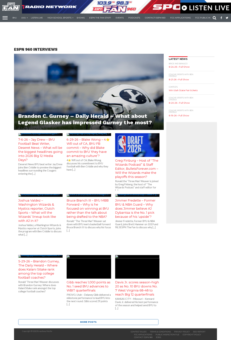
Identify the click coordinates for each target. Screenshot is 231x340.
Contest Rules (138, 332)
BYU (15, 17)
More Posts (88, 322)
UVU (23, 17)
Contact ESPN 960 (155, 17)
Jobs (158, 337)
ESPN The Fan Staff (100, 17)
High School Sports (59, 17)
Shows (81, 17)
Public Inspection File (167, 334)
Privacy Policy (182, 332)
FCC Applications (180, 17)
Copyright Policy (192, 334)
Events (120, 17)
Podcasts (134, 17)
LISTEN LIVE (37, 17)
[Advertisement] (115, 34)
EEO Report (199, 332)
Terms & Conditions (160, 332)
